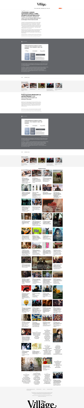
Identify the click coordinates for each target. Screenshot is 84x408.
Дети (49, 8)
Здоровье (44, 177)
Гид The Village (34, 177)
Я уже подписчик (25, 41)
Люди (37, 8)
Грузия (33, 278)
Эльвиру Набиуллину (23, 32)
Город (35, 8)
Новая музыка (54, 220)
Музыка (54, 379)
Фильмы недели (34, 220)
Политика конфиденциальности (31, 389)
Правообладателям (38, 389)
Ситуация (54, 321)
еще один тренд (55, 292)
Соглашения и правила (49, 389)
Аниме (33, 321)
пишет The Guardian (29, 102)
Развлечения (42, 8)
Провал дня (24, 10)
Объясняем (33, 350)
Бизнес (39, 8)
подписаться (40, 54)
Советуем (44, 220)
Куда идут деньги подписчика (44, 61)
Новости (37, 331)
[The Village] (42, 4)
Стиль (47, 8)
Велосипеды (44, 278)
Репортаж (23, 177)
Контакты (44, 389)
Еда (45, 8)
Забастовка (33, 249)
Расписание (23, 350)
